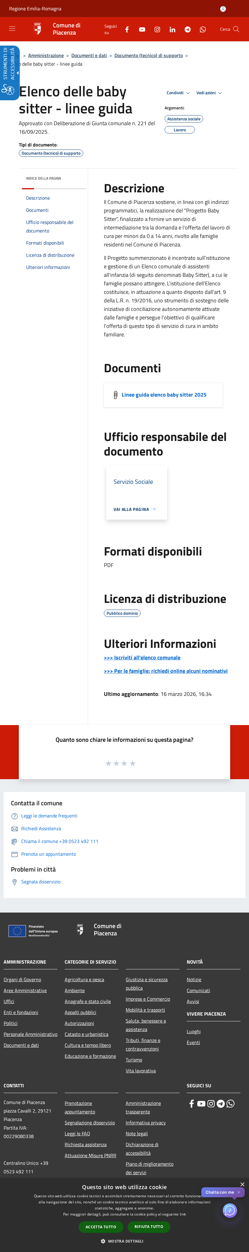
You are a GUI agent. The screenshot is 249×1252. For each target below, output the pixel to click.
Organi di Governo (22, 979)
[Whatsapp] (200, 29)
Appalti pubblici (80, 1012)
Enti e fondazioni (21, 1012)
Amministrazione (46, 55)
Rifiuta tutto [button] (149, 1226)
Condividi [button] (175, 92)
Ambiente (75, 990)
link (183, 1214)
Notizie (194, 979)
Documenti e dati (89, 55)
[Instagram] (155, 29)
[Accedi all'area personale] (223, 9)
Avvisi (193, 1001)
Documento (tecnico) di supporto (148, 55)
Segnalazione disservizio (90, 1122)
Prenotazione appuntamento (80, 1107)
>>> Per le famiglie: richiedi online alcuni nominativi (166, 671)
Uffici (9, 1001)
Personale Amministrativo (30, 1034)
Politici (11, 1023)
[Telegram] (185, 29)
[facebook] (191, 1104)
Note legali (137, 1133)
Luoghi (194, 1031)
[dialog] (124, 1215)
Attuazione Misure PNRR (90, 1155)
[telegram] (221, 1104)
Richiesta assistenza (86, 1144)
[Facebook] (124, 29)
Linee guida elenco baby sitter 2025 (164, 394)
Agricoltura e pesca (84, 979)
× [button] (242, 1184)
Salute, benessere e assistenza (146, 1025)
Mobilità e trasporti (145, 1009)
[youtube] (201, 1104)
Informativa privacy (146, 1122)
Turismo (134, 1059)
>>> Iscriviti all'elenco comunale (142, 657)
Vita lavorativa (141, 1070)
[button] (236, 29)
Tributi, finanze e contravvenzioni (143, 1044)
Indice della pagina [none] (43, 178)
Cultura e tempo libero (88, 1045)
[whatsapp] (230, 1104)
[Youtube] (140, 29)
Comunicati (198, 990)
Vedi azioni (206, 92)
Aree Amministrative (25, 990)
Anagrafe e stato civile (88, 1001)
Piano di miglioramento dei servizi (149, 1168)
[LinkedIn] (170, 29)
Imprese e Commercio (148, 999)
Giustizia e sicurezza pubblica (147, 984)
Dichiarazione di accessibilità (142, 1149)
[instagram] (211, 1104)
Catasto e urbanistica (86, 1034)
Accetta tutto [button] (101, 1227)
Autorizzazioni (79, 1023)
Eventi (193, 1042)
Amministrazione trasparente (143, 1107)
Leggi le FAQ (77, 1133)
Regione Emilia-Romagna (35, 8)
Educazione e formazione (90, 1056)
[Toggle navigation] (12, 28)
